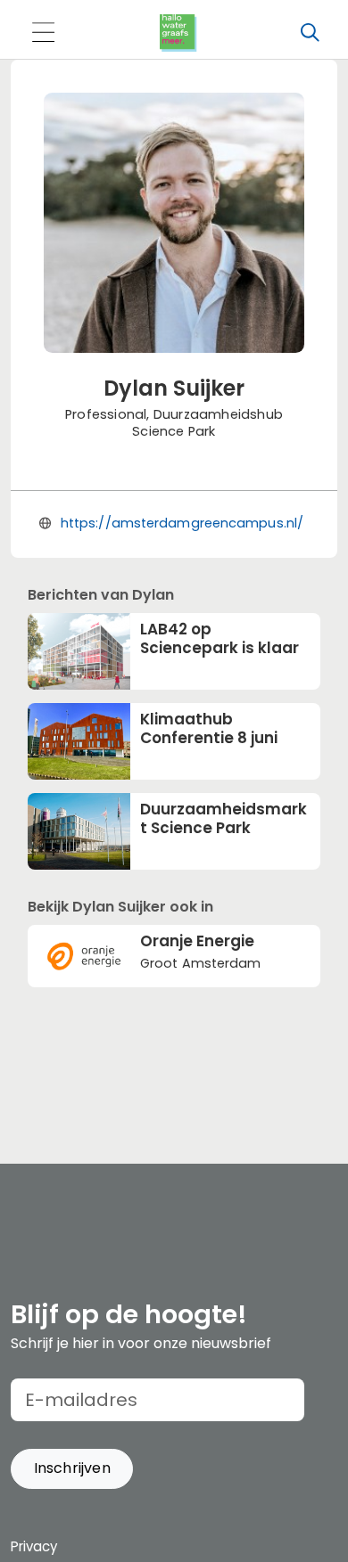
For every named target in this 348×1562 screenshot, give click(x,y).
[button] (72, 1469)
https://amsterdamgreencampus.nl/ (182, 523)
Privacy (34, 1546)
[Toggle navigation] (42, 33)
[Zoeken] (310, 33)
